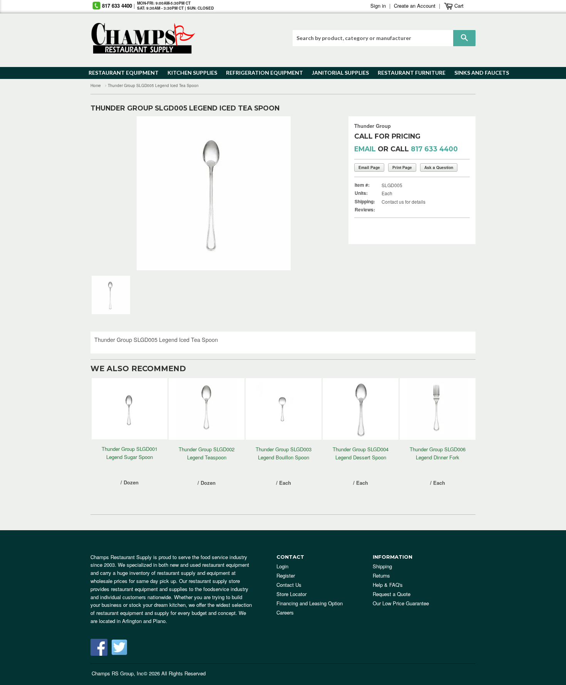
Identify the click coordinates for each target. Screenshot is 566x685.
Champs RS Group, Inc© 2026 (126, 673)
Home (95, 85)
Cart (458, 5)
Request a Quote (391, 594)
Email (365, 149)
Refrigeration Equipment (260, 72)
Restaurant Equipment (120, 72)
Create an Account (414, 5)
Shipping (382, 566)
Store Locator (291, 594)
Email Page (369, 167)
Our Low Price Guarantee (401, 603)
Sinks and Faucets (479, 72)
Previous (108, 193)
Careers (285, 612)
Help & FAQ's (388, 584)
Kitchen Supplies (190, 72)
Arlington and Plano (144, 621)
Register (285, 575)
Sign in (378, 5)
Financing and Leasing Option (309, 603)
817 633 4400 (117, 5)
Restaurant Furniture (408, 72)
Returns (381, 575)
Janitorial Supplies (337, 72)
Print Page (402, 167)
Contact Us (288, 584)
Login (282, 566)
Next (319, 193)
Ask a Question (438, 167)
